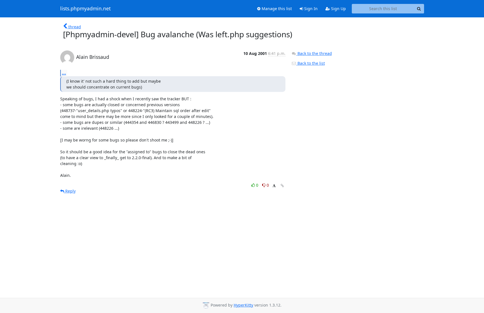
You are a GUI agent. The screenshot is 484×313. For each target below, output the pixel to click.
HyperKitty (243, 305)
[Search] (419, 8)
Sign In (310, 8)
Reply (70, 191)
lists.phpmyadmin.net (85, 8)
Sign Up (338, 8)
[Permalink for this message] (282, 185)
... (64, 73)
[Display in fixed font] (274, 186)
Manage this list (276, 8)
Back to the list (310, 63)
